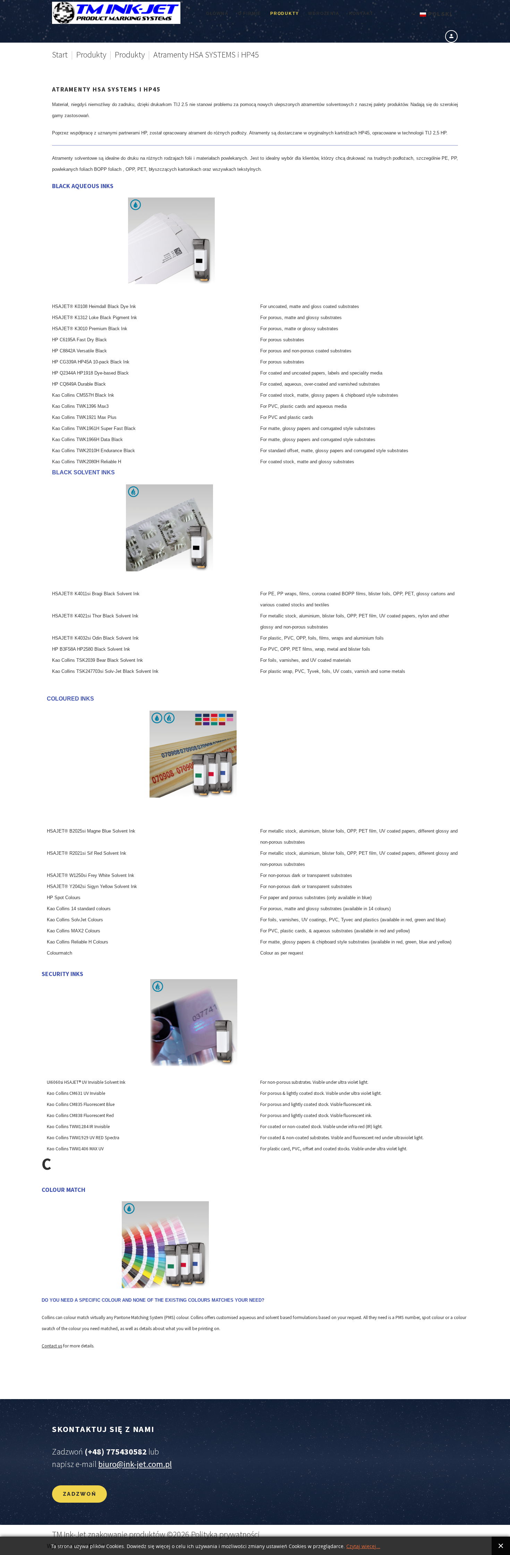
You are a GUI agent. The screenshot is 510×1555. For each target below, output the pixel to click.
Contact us (52, 1346)
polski (439, 14)
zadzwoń (79, 1494)
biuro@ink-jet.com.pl (135, 1464)
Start (60, 54)
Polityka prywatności (225, 1534)
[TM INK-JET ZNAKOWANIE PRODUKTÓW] (116, 13)
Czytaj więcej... (363, 1546)
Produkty (91, 54)
